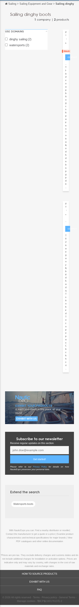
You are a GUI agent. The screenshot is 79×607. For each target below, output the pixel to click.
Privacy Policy (40, 467)
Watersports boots (23, 504)
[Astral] (66, 48)
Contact (69, 57)
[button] (26, 31)
